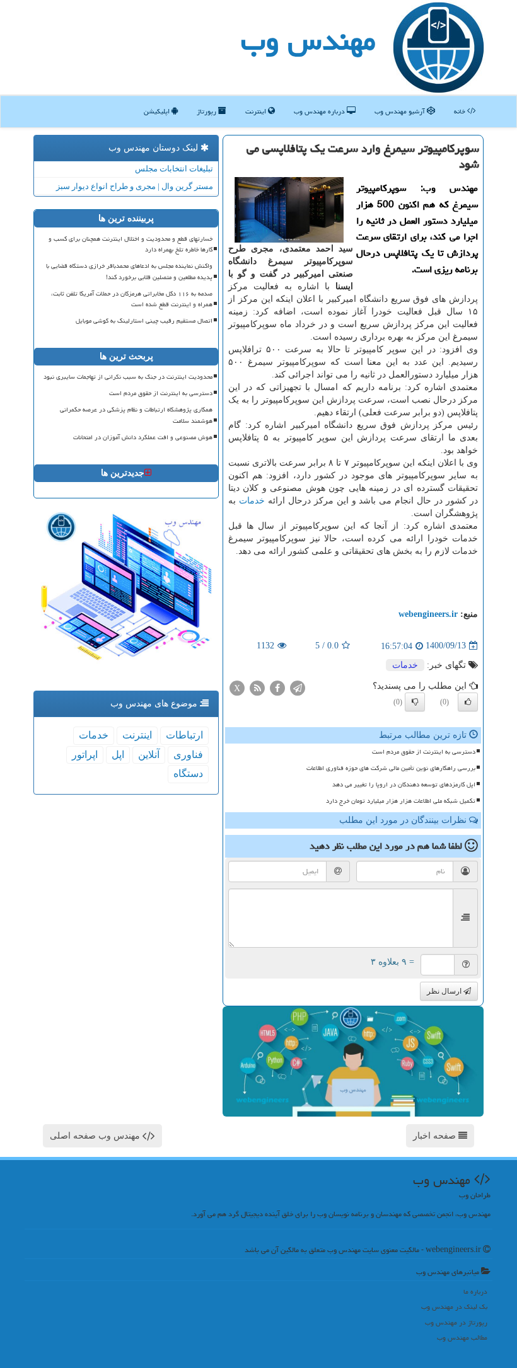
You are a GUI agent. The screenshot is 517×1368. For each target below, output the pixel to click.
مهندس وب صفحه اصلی (96, 1136)
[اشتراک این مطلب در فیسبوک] (277, 687)
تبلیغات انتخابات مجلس (174, 168)
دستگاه (188, 773)
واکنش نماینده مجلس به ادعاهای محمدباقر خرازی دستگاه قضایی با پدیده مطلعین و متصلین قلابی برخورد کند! (129, 271)
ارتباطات (184, 735)
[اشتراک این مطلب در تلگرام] (297, 687)
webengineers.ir (428, 614)
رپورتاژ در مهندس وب (456, 1322)
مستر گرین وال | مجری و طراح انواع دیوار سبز (134, 186)
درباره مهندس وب (320, 111)
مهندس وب (308, 40)
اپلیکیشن (157, 111)
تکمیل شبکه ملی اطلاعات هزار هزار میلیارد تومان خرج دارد (400, 801)
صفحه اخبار (435, 1136)
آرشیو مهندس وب (401, 111)
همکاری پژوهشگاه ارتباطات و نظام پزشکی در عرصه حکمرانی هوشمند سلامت (136, 415)
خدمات (252, 500)
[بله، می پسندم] (468, 702)
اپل (118, 754)
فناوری (188, 754)
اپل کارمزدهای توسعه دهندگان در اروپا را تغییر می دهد (403, 784)
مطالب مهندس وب (462, 1337)
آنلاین (149, 754)
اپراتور (85, 754)
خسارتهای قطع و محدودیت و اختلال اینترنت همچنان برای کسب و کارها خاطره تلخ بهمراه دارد (130, 244)
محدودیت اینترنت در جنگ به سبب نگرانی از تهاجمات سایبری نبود (128, 377)
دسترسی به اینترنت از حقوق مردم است (423, 751)
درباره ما (475, 1291)
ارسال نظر (445, 991)
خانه (460, 111)
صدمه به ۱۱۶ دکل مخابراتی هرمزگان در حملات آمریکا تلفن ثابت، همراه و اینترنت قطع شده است (131, 299)
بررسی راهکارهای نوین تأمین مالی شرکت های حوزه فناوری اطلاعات (390, 768)
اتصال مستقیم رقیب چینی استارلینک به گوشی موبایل (144, 320)
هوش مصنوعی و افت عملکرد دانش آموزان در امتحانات (142, 437)
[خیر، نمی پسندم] (415, 702)
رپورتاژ (207, 111)
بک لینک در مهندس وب (454, 1306)
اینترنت (256, 111)
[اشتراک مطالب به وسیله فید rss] (257, 687)
